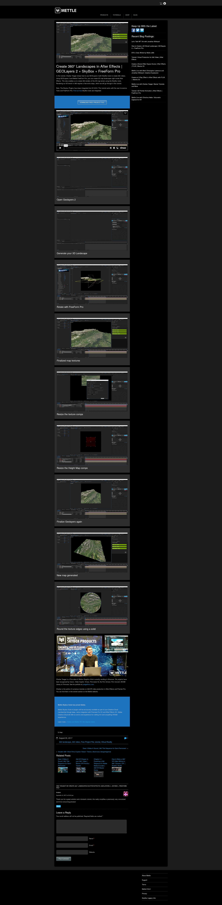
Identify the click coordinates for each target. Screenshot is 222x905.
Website (92, 852)
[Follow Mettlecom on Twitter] (138, 31)
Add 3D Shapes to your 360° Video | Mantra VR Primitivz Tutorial (82, 762)
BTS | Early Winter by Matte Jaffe (143, 53)
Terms (144, 884)
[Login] (164, 4)
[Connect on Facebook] (133, 31)
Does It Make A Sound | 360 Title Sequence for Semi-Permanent (104, 748)
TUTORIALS (117, 15)
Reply (58, 806)
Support (144, 880)
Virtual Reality (106, 742)
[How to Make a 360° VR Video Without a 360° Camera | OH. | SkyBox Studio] (119, 770)
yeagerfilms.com (88, 684)
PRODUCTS (104, 15)
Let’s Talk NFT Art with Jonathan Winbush (146, 41)
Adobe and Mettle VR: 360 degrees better (81, 722)
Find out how (77, 90)
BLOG (135, 15)
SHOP (127, 15)
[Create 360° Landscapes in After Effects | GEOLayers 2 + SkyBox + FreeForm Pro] (92, 42)
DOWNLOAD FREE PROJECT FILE (92, 102)
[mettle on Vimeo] (142, 31)
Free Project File (87, 742)
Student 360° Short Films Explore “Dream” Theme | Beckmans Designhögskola (84, 752)
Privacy (144, 893)
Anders (58, 792)
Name (91, 838)
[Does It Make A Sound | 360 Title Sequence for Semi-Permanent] (65, 770)
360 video (76, 742)
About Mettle (146, 875)
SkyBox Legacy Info (149, 898)
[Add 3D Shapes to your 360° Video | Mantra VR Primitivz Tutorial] (83, 770)
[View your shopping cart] (161, 4)
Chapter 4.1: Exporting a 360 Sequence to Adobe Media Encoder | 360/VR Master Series (100, 764)
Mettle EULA (146, 889)
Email (91, 845)
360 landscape (65, 742)
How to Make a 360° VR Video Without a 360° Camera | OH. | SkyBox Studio (118, 762)
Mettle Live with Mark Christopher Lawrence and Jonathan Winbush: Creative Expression (148, 71)
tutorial (97, 742)
